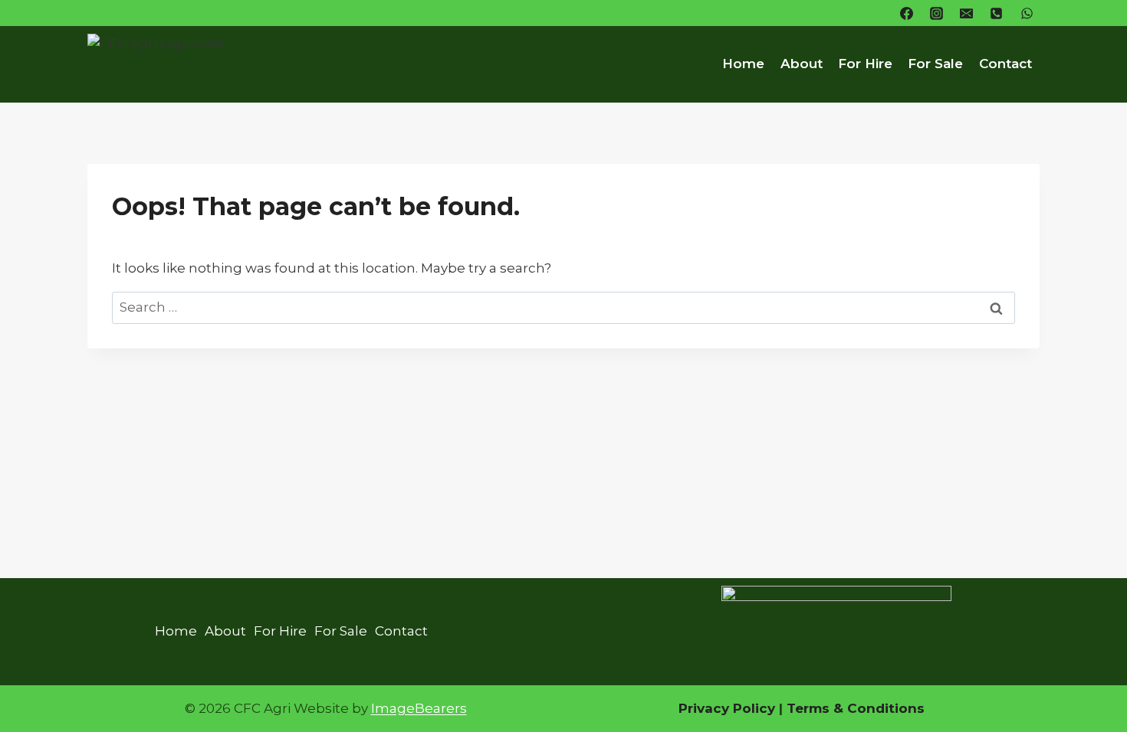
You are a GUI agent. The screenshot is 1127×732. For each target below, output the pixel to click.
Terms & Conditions (854, 708)
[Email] (967, 13)
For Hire (865, 63)
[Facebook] (907, 13)
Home (743, 63)
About (801, 63)
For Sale (935, 63)
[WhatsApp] (1027, 13)
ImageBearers (419, 708)
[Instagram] (937, 13)
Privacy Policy (726, 708)
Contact (1005, 63)
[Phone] (997, 13)
